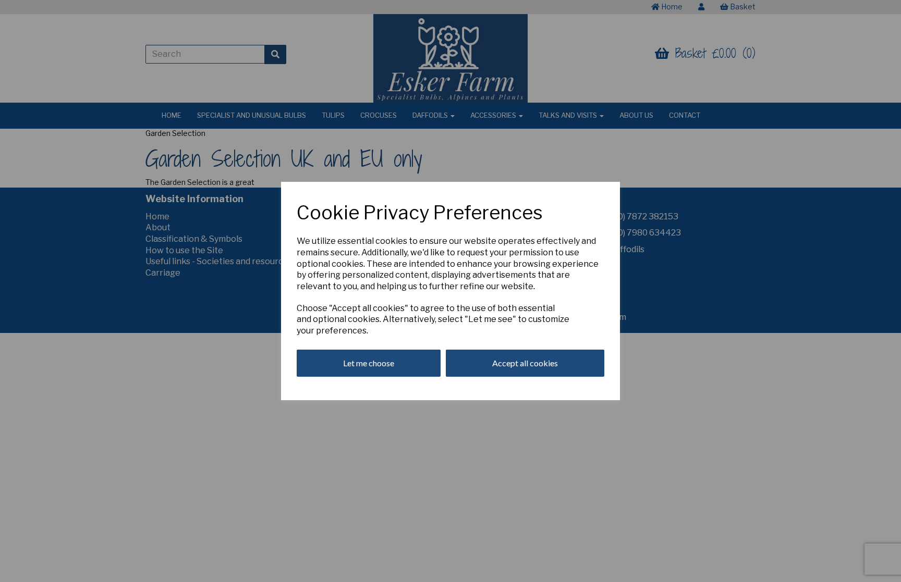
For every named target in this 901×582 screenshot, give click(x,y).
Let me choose (368, 363)
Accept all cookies (525, 363)
